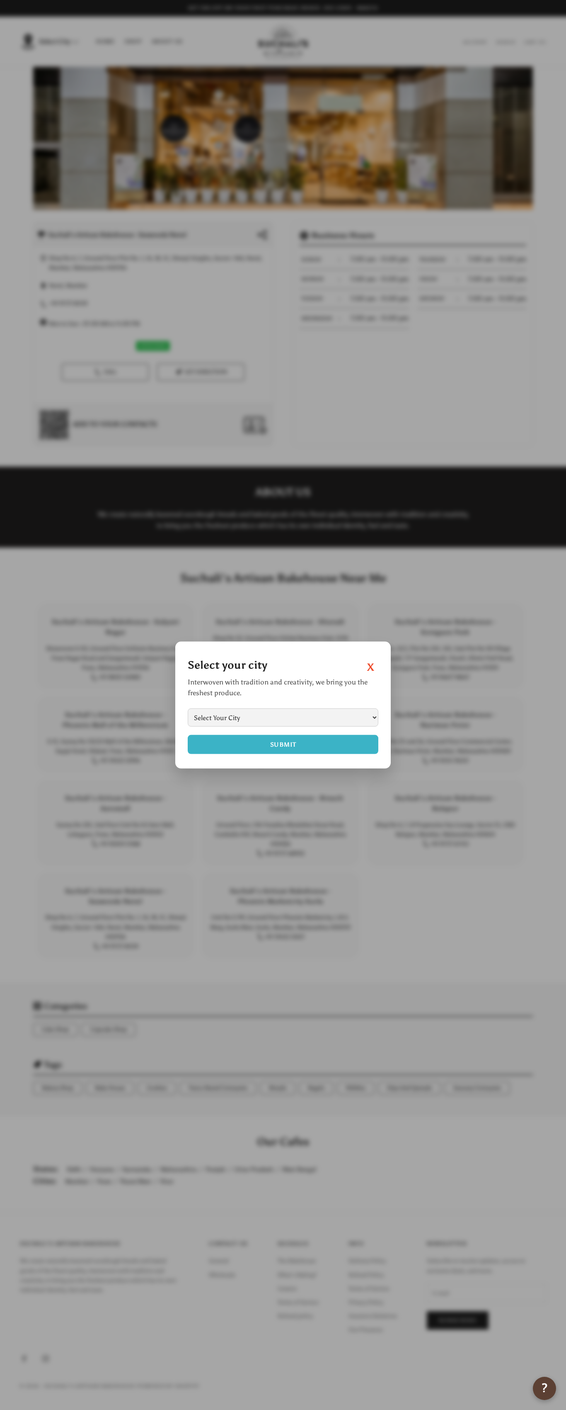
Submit (283, 744)
